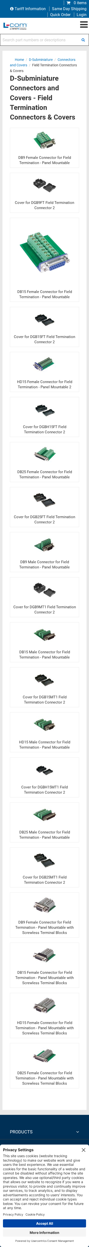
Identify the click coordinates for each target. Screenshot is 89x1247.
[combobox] (44, 40)
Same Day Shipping (69, 8)
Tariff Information (30, 8)
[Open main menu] (84, 24)
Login (82, 14)
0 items (80, 2)
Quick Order (60, 14)
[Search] (83, 40)
